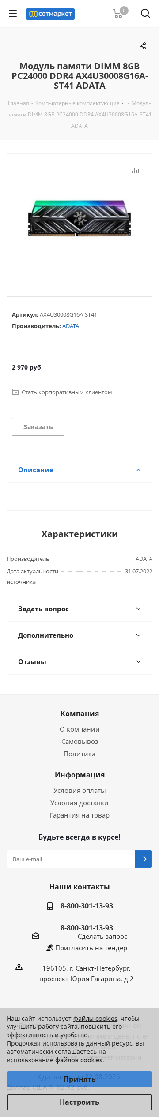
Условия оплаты (79, 790)
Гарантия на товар (79, 815)
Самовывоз (79, 741)
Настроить (79, 1102)
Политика (79, 753)
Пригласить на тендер (91, 947)
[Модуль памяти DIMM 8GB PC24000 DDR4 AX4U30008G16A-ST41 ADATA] (79, 218)
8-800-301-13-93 (87, 906)
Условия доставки (79, 802)
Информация (80, 775)
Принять (80, 1079)
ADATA (70, 326)
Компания (80, 713)
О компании (80, 729)
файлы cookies (95, 1018)
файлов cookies (78, 1060)
